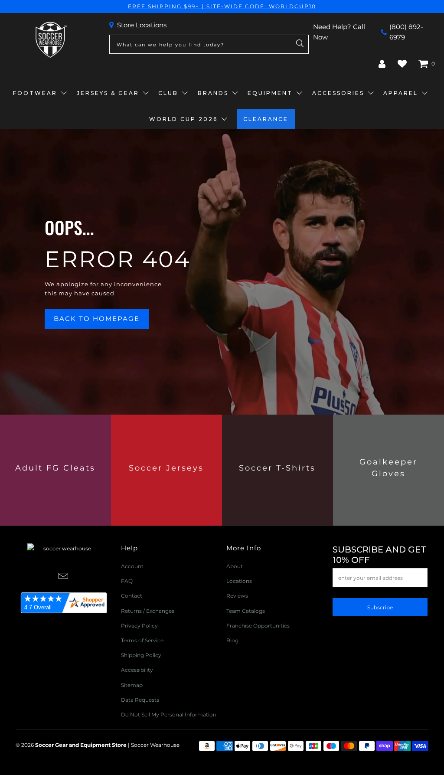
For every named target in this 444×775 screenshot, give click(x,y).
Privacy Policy (139, 625)
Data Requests (140, 700)
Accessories (338, 93)
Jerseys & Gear (108, 93)
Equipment (270, 93)
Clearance (265, 119)
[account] (382, 64)
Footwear (35, 93)
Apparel (400, 93)
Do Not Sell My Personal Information (168, 714)
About (234, 566)
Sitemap (132, 685)
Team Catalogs (245, 611)
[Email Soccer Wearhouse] (63, 576)
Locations (239, 581)
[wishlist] (402, 64)
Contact (131, 595)
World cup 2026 (183, 119)
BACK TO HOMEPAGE (97, 318)
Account (132, 566)
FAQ (127, 581)
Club (168, 93)
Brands (213, 93)
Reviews (237, 595)
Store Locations (141, 25)
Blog (232, 640)
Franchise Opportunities (258, 625)
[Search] (300, 44)
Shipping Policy (141, 655)
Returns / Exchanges (147, 611)
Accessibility (137, 670)
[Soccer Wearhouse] (50, 40)
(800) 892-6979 (406, 32)
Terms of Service (142, 640)
